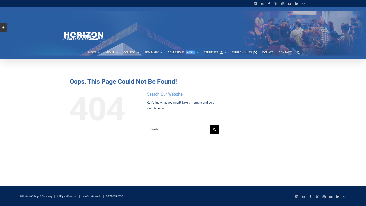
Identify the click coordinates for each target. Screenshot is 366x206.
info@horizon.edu (92, 196)
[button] (298, 52)
